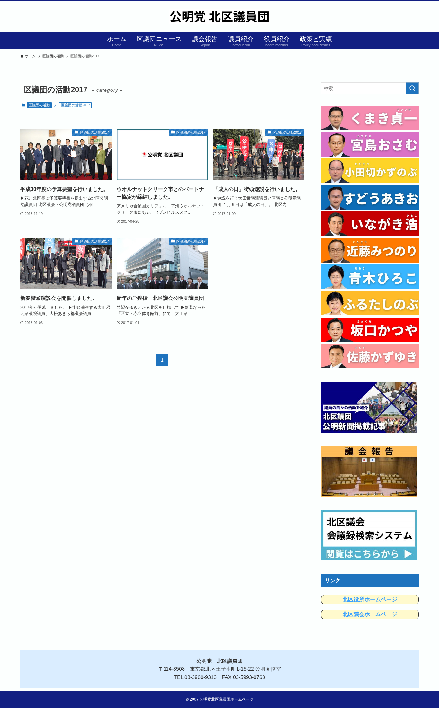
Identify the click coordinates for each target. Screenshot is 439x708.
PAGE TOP (422, 681)
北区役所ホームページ (370, 599)
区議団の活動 (39, 105)
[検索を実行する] (412, 88)
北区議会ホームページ (370, 614)
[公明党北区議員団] (219, 16)
